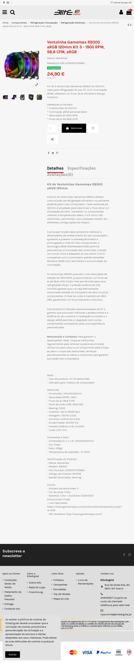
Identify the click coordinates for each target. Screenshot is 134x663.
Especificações (81, 168)
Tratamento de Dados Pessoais (12, 595)
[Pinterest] (57, 153)
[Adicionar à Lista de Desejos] (93, 128)
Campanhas (60, 584)
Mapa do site (61, 598)
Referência (53, 63)
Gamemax (61, 58)
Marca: (51, 58)
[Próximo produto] (131, 24)
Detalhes (55, 168)
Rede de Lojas (37, 587)
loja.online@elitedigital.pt (116, 614)
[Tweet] (53, 153)
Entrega (9, 603)
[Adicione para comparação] (52, 139)
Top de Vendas (61, 594)
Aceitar (12, 654)
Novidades (59, 589)
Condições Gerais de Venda (10, 583)
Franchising (36, 592)
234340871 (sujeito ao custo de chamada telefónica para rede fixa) (115, 601)
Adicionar (76, 128)
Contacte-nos (12, 608)
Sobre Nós (35, 582)
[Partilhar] (48, 153)
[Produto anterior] (129, 24)
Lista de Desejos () (122, 2)
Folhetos (58, 580)
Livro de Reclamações (85, 581)
